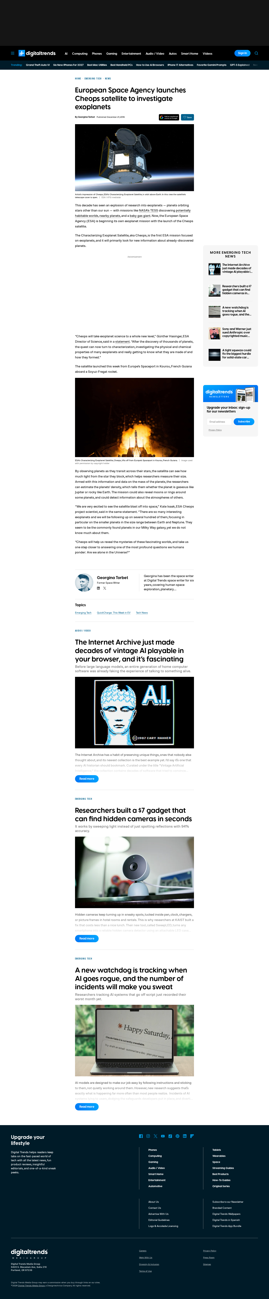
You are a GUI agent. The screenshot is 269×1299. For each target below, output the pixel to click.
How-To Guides (221, 1180)
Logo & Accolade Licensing (163, 1225)
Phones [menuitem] (97, 54)
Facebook (141, 1136)
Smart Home (155, 1174)
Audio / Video (156, 1168)
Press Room (208, 1257)
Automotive (155, 1186)
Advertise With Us (158, 1213)
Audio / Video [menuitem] (155, 54)
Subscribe (244, 422)
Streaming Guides (223, 1168)
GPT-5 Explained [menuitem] (240, 65)
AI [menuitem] (66, 54)
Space (216, 1162)
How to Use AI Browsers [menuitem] (150, 65)
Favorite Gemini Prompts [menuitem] (211, 65)
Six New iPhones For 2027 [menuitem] (68, 65)
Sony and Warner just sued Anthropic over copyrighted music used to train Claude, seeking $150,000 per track (237, 338)
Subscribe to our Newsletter (227, 1201)
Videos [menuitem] (207, 54)
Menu (12, 53)
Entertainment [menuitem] (131, 54)
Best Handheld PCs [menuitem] (121, 65)
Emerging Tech (83, 612)
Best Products (220, 1174)
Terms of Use (145, 1271)
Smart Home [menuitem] (189, 54)
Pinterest (177, 1136)
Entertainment (156, 1180)
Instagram (148, 1136)
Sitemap (207, 1264)
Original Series (221, 1186)
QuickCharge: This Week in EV (113, 612)
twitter (104, 588)
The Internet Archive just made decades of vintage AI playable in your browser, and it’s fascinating (237, 272)
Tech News (142, 612)
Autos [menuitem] (173, 54)
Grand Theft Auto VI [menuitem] (38, 65)
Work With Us (145, 1257)
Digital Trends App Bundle (226, 1225)
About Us (153, 1201)
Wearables (218, 1156)
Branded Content (222, 1207)
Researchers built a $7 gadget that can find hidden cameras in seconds (236, 291)
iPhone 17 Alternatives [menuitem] (180, 65)
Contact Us (154, 1207)
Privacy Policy (215, 429)
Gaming (153, 1162)
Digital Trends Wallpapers (226, 1213)
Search (256, 53)
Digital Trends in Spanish (226, 1219)
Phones (152, 1150)
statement (122, 341)
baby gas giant (140, 216)
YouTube (163, 1136)
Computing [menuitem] (79, 54)
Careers (142, 1250)
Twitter (155, 1136)
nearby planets (109, 216)
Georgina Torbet (86, 117)
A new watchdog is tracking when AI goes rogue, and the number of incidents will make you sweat (236, 315)
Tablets (216, 1150)
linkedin (98, 588)
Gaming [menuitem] (111, 54)
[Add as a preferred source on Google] (169, 117)
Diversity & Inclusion (149, 1264)
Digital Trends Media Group (31, 1285)
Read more (86, 779)
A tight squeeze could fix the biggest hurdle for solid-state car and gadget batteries (236, 355)
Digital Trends (30, 58)
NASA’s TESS (148, 210)
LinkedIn (185, 1136)
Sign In (242, 53)
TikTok (170, 1136)
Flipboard (192, 1136)
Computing (155, 1156)
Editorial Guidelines (159, 1219)
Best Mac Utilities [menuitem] (97, 65)
